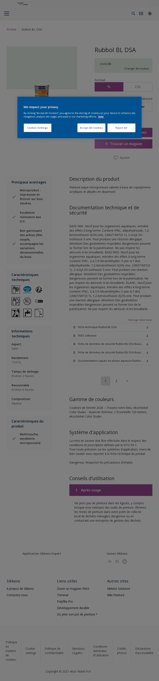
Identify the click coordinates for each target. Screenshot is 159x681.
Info (101, 116)
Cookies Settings (37, 127)
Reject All (121, 127)
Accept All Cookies (91, 127)
